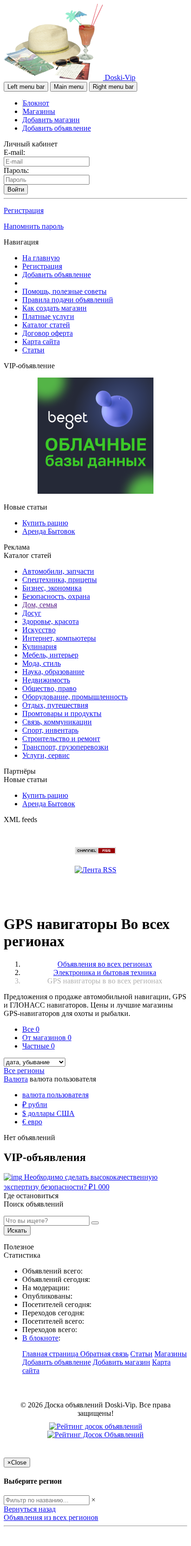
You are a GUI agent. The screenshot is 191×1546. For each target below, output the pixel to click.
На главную (41, 258)
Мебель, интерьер (50, 655)
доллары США (48, 1113)
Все (30, 1029)
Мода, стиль (41, 663)
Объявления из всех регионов (51, 1517)
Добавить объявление (56, 128)
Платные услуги (48, 316)
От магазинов (46, 1038)
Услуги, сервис (46, 755)
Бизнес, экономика (52, 588)
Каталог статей (46, 325)
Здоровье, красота (50, 621)
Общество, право (49, 688)
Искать (17, 1230)
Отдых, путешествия (55, 705)
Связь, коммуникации (57, 722)
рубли (34, 1104)
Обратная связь (104, 1354)
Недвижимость (46, 680)
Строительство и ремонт (61, 739)
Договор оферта (47, 333)
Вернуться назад (30, 1509)
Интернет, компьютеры (59, 638)
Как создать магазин (54, 308)
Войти (15, 189)
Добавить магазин (51, 120)
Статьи (33, 350)
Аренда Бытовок (48, 531)
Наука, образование (53, 672)
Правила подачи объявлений (67, 300)
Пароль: (16, 170)
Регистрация (24, 210)
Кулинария (39, 646)
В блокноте (40, 1338)
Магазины (39, 111)
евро (32, 1122)
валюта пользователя (55, 1095)
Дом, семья (39, 605)
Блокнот (36, 103)
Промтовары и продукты (62, 713)
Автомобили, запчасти (58, 571)
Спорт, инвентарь (50, 730)
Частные (38, 1046)
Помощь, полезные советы (64, 291)
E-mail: (14, 152)
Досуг (31, 613)
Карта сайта (41, 341)
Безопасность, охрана (56, 596)
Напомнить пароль (34, 226)
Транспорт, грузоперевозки (65, 747)
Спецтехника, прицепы (59, 580)
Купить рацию (45, 523)
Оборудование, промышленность (74, 697)
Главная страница (51, 1354)
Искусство (39, 630)
